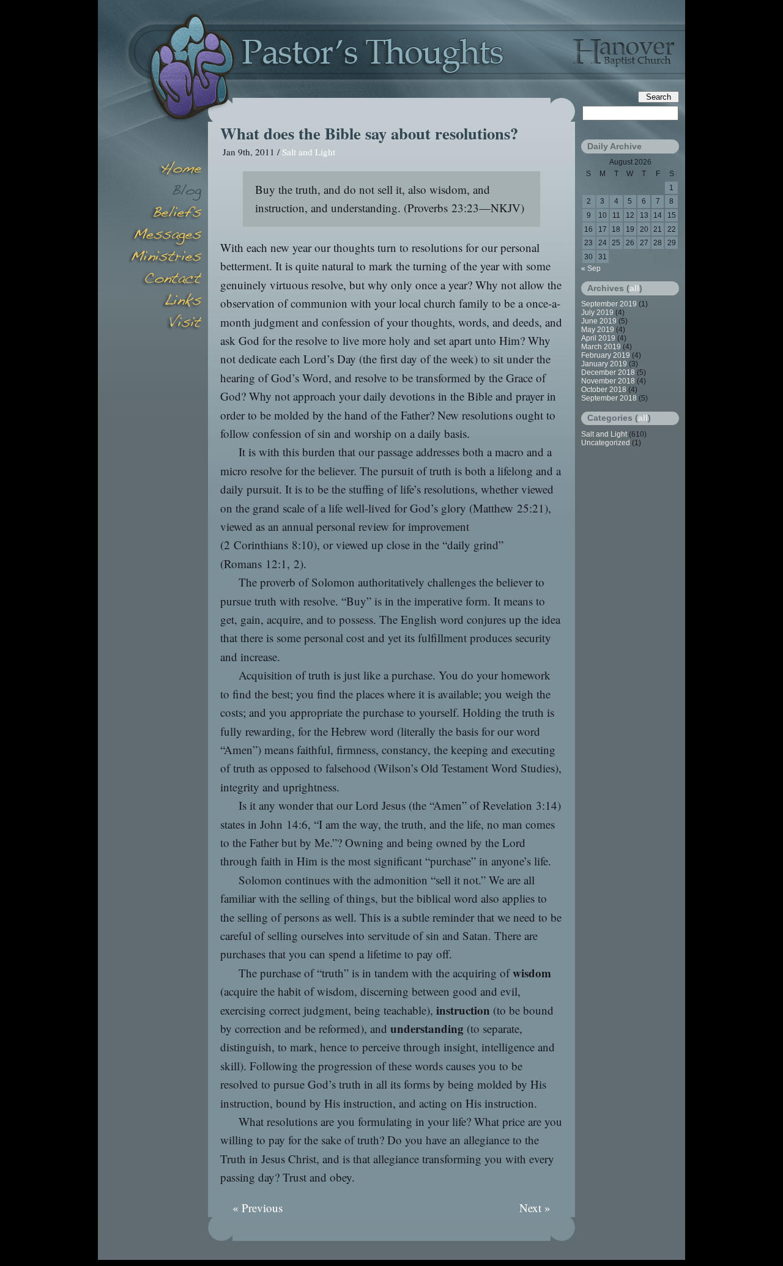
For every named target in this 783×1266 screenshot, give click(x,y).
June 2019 (599, 321)
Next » (535, 1207)
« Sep (591, 268)
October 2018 (603, 389)
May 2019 (597, 329)
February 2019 (605, 355)
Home (165, 170)
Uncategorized (605, 443)
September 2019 (609, 304)
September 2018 (609, 398)
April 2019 (598, 338)
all (634, 288)
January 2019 (604, 364)
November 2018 (608, 381)
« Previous (257, 1207)
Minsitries (165, 258)
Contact (165, 280)
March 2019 (601, 346)
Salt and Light (308, 152)
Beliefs (165, 214)
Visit (165, 324)
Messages (165, 236)
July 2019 (597, 312)
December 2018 (608, 372)
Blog (165, 192)
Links (165, 302)
